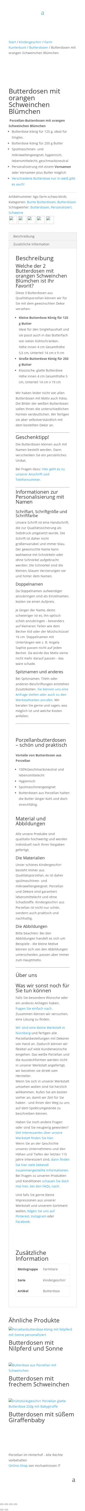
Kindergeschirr (30, 42)
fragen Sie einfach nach (34, 1008)
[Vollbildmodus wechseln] (6, 1504)
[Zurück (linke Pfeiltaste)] (2, 1509)
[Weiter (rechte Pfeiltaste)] (6, 1509)
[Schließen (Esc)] (15, 1504)
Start (12, 42)
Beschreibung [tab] (23, 236)
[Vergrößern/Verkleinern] (2, 1504)
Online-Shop (18, 1465)
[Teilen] (11, 1504)
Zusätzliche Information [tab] (31, 244)
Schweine (16, 212)
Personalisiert (61, 207)
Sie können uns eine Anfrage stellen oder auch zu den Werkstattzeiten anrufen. (42, 694)
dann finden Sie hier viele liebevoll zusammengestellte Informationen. (43, 1164)
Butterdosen (38, 47)
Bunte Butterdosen (41, 202)
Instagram (39, 1216)
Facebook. (23, 1221)
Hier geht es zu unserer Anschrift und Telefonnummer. (40, 474)
